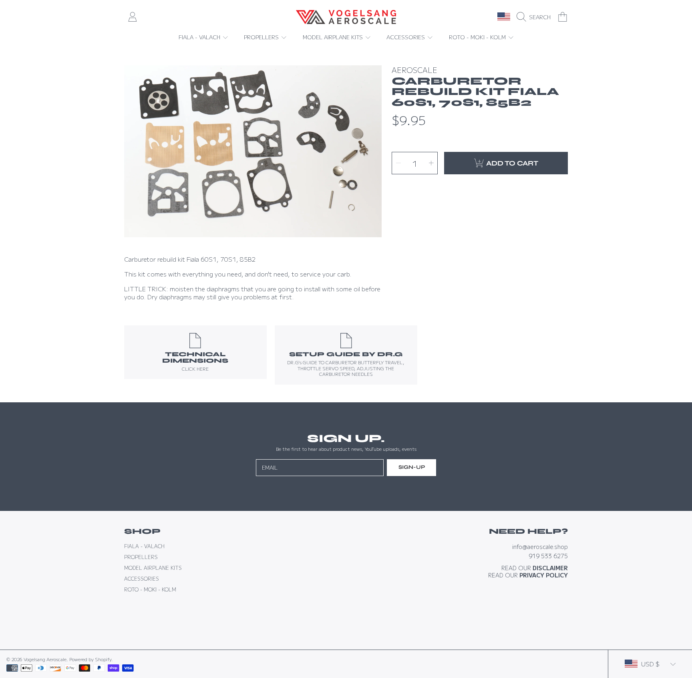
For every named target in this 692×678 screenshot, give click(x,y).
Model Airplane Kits (333, 37)
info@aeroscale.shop (540, 546)
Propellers (262, 37)
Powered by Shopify (90, 659)
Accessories (406, 37)
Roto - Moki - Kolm (478, 37)
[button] (535, 16)
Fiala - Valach (200, 37)
